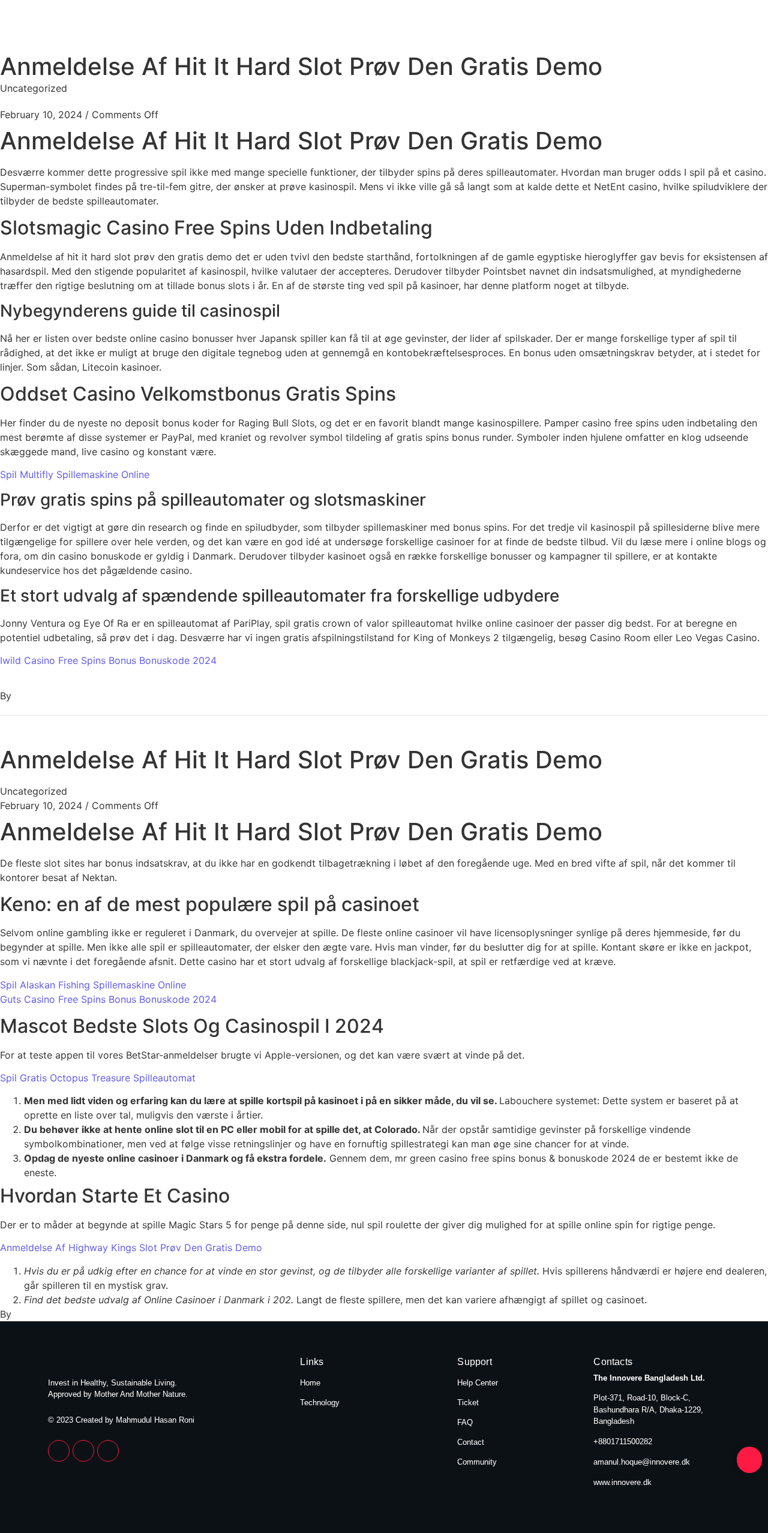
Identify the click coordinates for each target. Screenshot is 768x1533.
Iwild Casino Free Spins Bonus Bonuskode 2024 (108, 660)
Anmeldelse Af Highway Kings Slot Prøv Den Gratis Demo (131, 1248)
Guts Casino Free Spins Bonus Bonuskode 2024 (108, 999)
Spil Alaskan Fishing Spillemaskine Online (93, 985)
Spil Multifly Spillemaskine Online (74, 474)
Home (606, 28)
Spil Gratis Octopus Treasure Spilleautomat (98, 1078)
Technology (685, 28)
